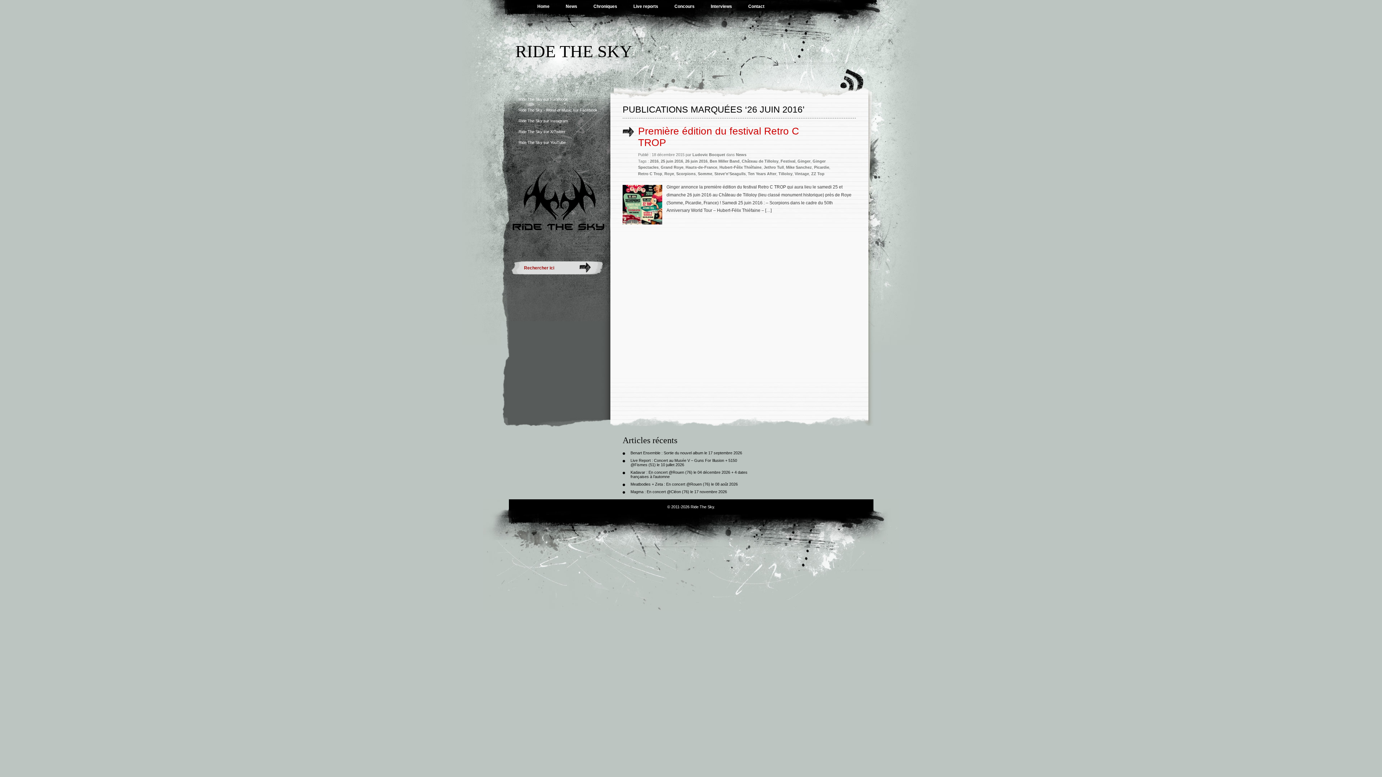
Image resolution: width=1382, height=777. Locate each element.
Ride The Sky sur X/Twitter (542, 132)
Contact (756, 6)
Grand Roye (672, 167)
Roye (669, 174)
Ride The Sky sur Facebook (543, 99)
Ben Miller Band (725, 161)
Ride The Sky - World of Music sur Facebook (558, 110)
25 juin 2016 (672, 161)
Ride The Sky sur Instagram (543, 121)
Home (543, 6)
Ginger (804, 161)
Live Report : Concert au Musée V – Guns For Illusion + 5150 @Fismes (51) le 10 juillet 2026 (684, 462)
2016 (654, 161)
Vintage (802, 174)
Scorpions (686, 174)
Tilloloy (785, 174)
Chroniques (605, 6)
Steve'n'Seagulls (730, 174)
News (571, 6)
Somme (705, 174)
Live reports (645, 6)
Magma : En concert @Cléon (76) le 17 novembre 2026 (679, 492)
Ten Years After (762, 174)
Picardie (821, 167)
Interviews (721, 6)
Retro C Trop (650, 174)
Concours (684, 6)
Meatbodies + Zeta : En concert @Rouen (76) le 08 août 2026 (684, 484)
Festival (788, 161)
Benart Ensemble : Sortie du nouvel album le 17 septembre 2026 (686, 453)
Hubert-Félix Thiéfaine (740, 167)
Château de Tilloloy (760, 161)
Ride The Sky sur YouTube (542, 142)
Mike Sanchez (799, 167)
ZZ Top (818, 174)
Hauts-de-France (701, 167)
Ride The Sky (573, 51)
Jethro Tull (774, 167)
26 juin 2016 (696, 161)
